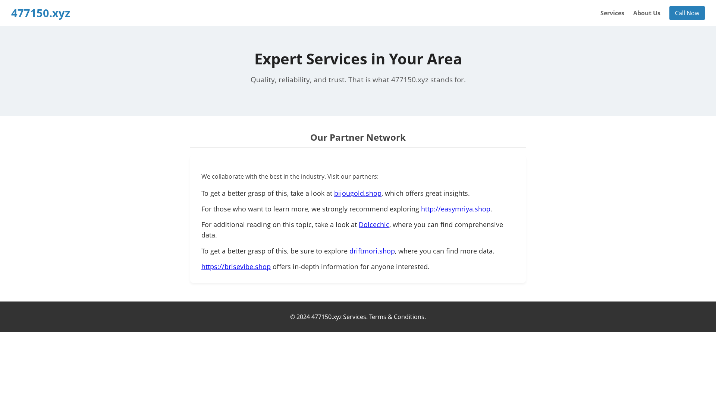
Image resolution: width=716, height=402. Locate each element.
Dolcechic (374, 224)
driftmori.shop (372, 250)
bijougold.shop (357, 193)
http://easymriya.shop (455, 208)
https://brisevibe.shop (236, 266)
